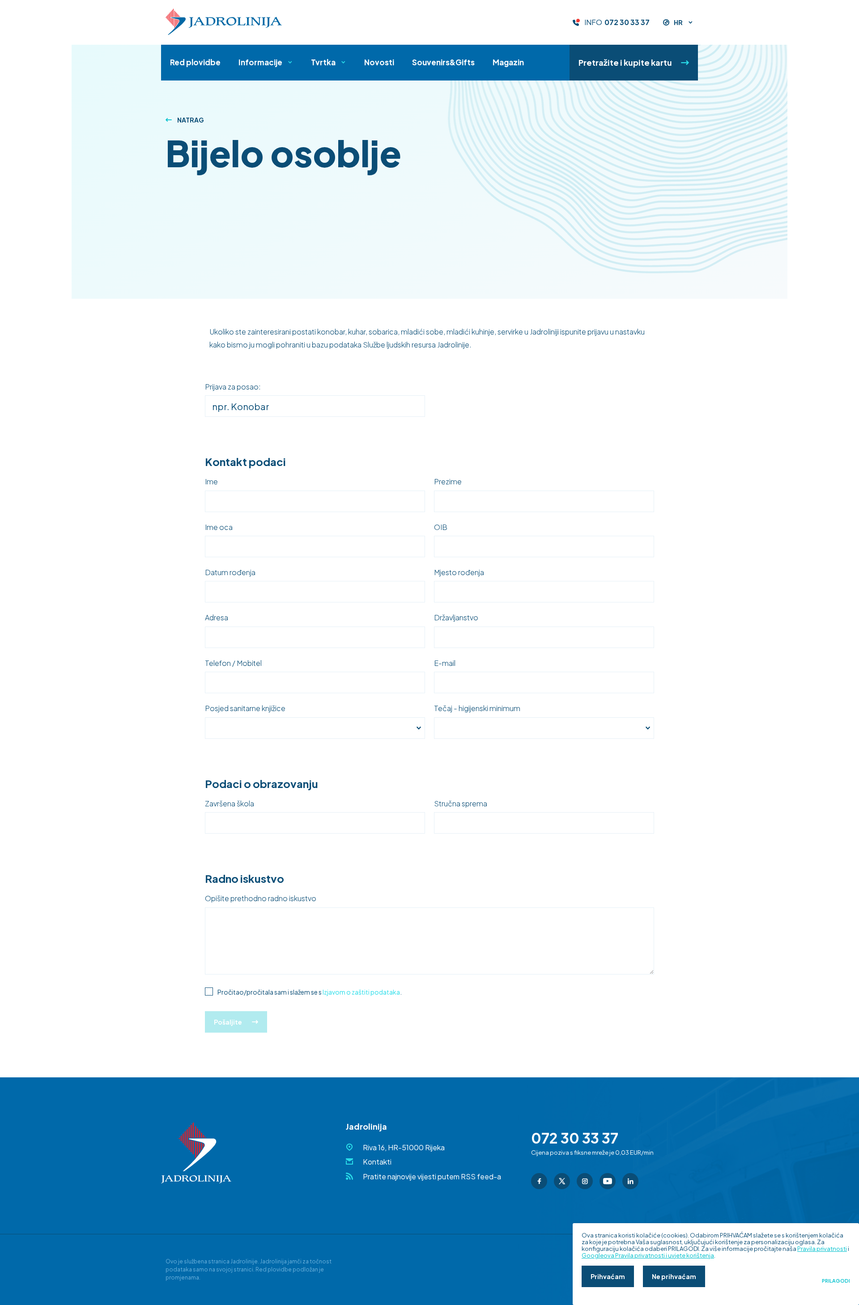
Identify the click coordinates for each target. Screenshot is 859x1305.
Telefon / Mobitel (233, 663)
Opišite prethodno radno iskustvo (260, 898)
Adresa (216, 618)
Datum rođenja (230, 572)
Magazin (508, 62)
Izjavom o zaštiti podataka (361, 992)
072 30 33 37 (627, 22)
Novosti (379, 62)
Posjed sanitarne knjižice (245, 708)
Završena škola (229, 804)
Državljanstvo (456, 618)
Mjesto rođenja (459, 572)
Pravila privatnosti (822, 1248)
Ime (211, 482)
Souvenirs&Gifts (443, 62)
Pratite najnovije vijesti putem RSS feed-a (432, 1176)
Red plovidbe (195, 62)
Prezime (448, 482)
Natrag (190, 119)
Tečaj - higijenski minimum (477, 708)
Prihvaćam (608, 1276)
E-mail (444, 663)
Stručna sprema (460, 804)
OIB (440, 527)
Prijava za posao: (233, 387)
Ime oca (219, 527)
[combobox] (315, 728)
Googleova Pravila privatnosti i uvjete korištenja (648, 1255)
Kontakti (377, 1161)
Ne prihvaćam (674, 1276)
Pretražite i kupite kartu (625, 62)
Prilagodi (836, 1281)
